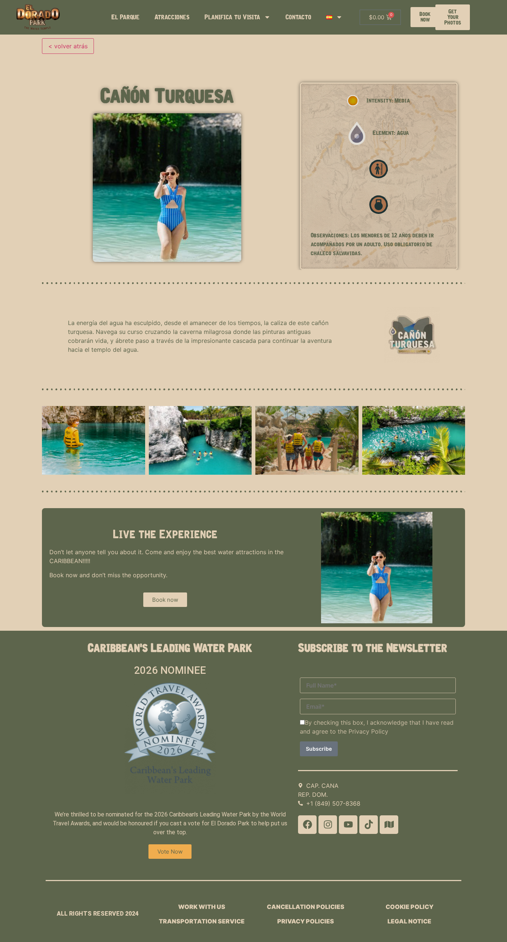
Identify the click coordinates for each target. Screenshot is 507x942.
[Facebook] (307, 824)
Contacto (298, 17)
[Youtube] (348, 824)
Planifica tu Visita (232, 17)
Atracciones (172, 17)
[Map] (389, 824)
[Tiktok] (368, 824)
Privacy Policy (368, 731)
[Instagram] (327, 824)
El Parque (125, 17)
